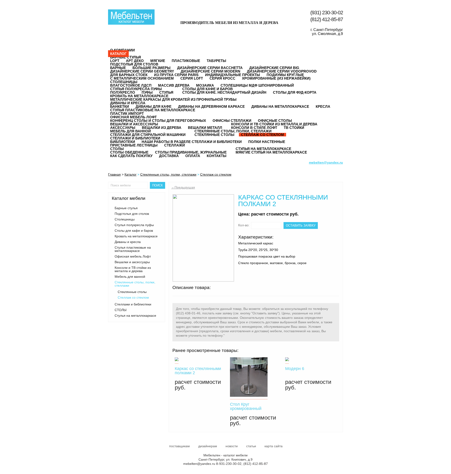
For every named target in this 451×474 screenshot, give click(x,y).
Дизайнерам (207, 446)
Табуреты (216, 61)
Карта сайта (273, 446)
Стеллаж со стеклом (262, 135)
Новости (232, 446)
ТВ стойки (294, 128)
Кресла (323, 106)
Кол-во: (243, 225)
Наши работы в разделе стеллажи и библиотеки (192, 142)
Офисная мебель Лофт (133, 117)
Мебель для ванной (130, 131)
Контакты (216, 156)
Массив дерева (174, 85)
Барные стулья (125, 57)
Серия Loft (191, 78)
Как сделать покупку (131, 156)
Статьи (251, 446)
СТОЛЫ (117, 149)
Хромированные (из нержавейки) (276, 78)
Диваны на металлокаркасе (280, 106)
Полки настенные (266, 142)
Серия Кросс (222, 78)
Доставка (169, 156)
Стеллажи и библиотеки (135, 138)
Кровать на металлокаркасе (139, 96)
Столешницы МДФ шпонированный (257, 85)
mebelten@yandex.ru (199, 464)
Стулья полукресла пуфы (136, 89)
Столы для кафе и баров (207, 89)
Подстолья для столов (134, 64)
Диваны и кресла (127, 103)
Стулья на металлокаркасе (263, 149)
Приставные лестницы (134, 145)
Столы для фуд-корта (294, 92)
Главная (114, 174)
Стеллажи (174, 145)
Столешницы (123, 82)
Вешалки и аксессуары (134, 124)
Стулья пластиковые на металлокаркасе (152, 110)
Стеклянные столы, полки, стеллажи (233, 131)
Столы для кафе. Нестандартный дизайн (224, 92)
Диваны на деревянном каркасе (211, 106)
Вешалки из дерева (161, 128)
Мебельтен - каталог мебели (131, 17)
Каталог (118, 54)
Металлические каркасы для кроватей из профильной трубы (173, 99)
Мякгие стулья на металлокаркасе (271, 152)
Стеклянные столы (214, 135)
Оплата (192, 156)
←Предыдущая (183, 187)
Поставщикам (179, 446)
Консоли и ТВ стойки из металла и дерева (274, 124)
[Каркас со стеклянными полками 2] (203, 237)
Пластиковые (186, 61)
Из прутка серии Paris (176, 75)
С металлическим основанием (142, 78)
